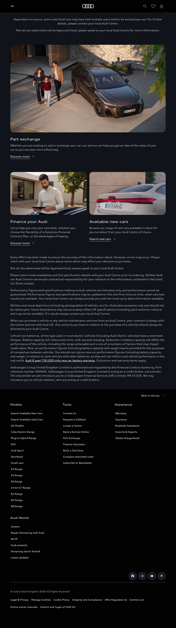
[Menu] (13, 6)
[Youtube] (152, 576)
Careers (15, 526)
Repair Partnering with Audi (27, 532)
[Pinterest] (161, 576)
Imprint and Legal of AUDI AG (57, 606)
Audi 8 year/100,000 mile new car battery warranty (60, 360)
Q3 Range (17, 493)
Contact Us (69, 413)
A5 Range (16, 475)
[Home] (88, 6)
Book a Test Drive (73, 450)
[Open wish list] (153, 6)
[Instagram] (142, 576)
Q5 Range (17, 500)
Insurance (121, 419)
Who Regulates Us (116, 599)
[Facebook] (133, 576)
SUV (13, 444)
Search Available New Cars (26, 413)
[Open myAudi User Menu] (161, 6)
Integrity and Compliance (87, 599)
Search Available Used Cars (27, 419)
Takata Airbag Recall (127, 438)
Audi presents (19, 545)
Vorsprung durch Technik (25, 551)
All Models (17, 425)
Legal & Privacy (19, 599)
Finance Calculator (74, 444)
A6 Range (16, 481)
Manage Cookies (41, 599)
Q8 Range (17, 506)
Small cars (17, 462)
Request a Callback (74, 419)
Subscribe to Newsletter (77, 462)
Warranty (120, 413)
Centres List (137, 599)
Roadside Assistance (127, 425)
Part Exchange (71, 438)
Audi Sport (17, 450)
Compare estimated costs (78, 456)
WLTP (14, 538)
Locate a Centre (72, 425)
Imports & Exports (126, 431)
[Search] (145, 6)
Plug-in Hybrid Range (23, 438)
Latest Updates (20, 557)
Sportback (17, 456)
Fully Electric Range (23, 431)
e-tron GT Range (20, 487)
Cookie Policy (61, 599)
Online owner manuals (23, 606)
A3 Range (16, 469)
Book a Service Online (76, 431)
